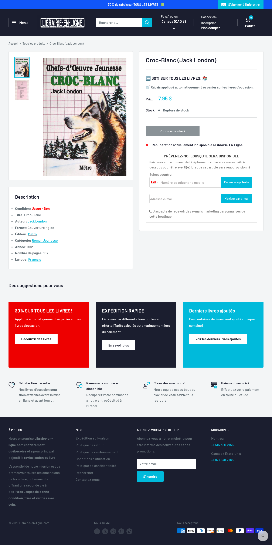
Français (34, 259)
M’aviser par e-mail (236, 198)
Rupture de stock (173, 131)
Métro (32, 234)
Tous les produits (34, 43)
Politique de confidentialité (96, 466)
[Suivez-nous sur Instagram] (113, 531)
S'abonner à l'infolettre (244, 4)
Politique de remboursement (97, 452)
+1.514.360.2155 (222, 445)
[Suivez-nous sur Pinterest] (121, 531)
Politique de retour (90, 445)
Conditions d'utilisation (93, 459)
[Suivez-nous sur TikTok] (129, 531)
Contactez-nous (88, 479)
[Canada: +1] (154, 182)
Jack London (37, 221)
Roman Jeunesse (45, 240)
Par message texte (236, 182)
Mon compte (210, 28)
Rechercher (84, 473)
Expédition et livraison (92, 438)
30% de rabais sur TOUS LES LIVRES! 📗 (136, 4)
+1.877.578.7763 (222, 460)
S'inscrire (150, 476)
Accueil (13, 43)
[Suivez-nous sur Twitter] (105, 531)
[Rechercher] (147, 22)
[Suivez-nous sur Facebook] (97, 531)
